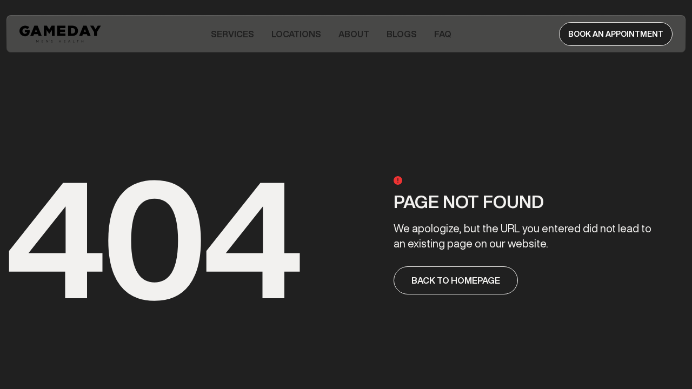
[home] (61, 34)
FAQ (442, 34)
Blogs (402, 34)
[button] (232, 34)
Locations (296, 34)
